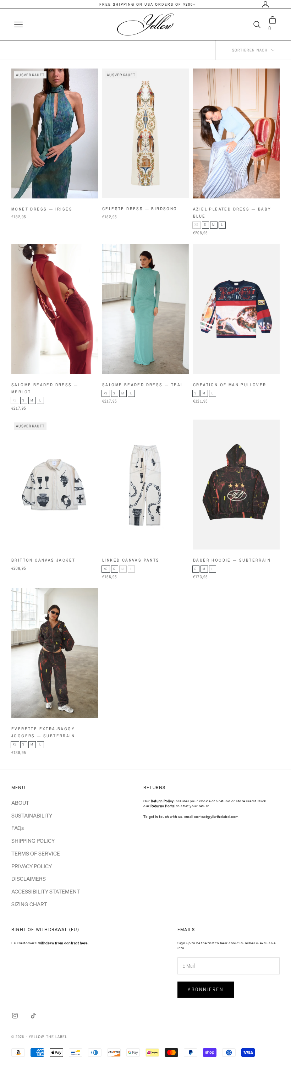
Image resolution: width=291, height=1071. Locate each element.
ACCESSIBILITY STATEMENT (45, 891)
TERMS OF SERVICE (35, 853)
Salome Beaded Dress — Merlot (44, 388)
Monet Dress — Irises (41, 209)
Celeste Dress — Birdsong (139, 209)
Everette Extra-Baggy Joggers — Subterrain (43, 732)
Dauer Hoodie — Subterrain (232, 560)
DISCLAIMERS (28, 878)
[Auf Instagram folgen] (14, 1015)
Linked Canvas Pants (131, 560)
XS (197, 225)
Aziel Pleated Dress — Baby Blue (232, 212)
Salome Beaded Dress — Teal (142, 385)
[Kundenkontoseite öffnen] (265, 4)
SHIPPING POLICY (33, 840)
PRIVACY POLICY (31, 866)
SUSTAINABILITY (31, 815)
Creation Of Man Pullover (230, 385)
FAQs (17, 828)
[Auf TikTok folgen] (33, 1015)
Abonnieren (206, 989)
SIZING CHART (29, 904)
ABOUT (20, 802)
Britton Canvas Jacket (43, 560)
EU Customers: (49, 943)
